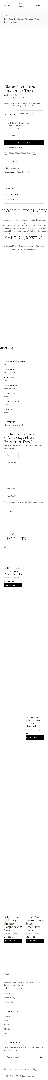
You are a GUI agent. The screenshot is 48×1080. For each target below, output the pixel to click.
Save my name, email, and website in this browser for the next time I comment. (25, 503)
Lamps (7, 1020)
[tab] (10, 189)
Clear (21, 117)
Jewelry (27, 172)
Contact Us (8, 1002)
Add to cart (23, 143)
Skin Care (7, 1029)
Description (10, 189)
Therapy (7, 1033)
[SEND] (40, 1057)
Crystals (7, 1025)
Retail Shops (9, 993)
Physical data (11, 194)
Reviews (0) (10, 199)
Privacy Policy (9, 998)
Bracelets (20, 172)
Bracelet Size (10, 114)
